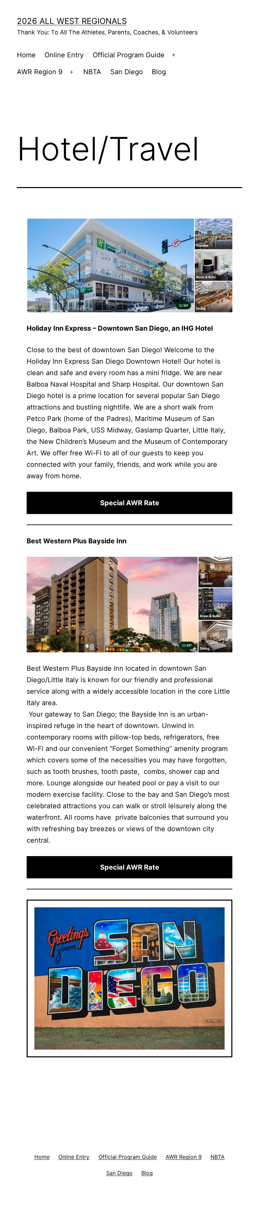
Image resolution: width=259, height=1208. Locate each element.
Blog (159, 72)
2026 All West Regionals (72, 21)
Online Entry (64, 55)
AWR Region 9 (39, 72)
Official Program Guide (129, 55)
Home (26, 55)
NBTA (92, 72)
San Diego (126, 72)
